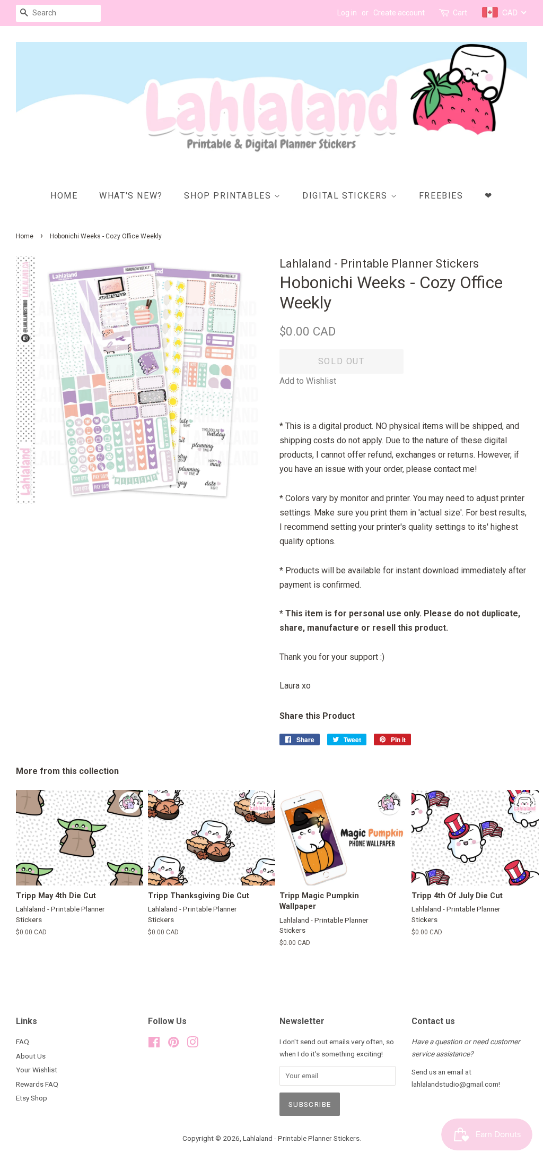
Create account (399, 12)
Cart (460, 12)
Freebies (441, 196)
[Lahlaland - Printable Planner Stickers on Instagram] (192, 1044)
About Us (31, 1056)
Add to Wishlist (307, 381)
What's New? (131, 196)
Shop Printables (229, 196)
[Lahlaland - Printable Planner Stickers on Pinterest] (173, 1044)
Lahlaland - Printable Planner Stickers (301, 1138)
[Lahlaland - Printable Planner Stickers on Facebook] (154, 1044)
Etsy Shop (31, 1098)
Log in (347, 12)
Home (63, 196)
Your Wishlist (36, 1069)
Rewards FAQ (37, 1084)
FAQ (22, 1041)
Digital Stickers (346, 196)
